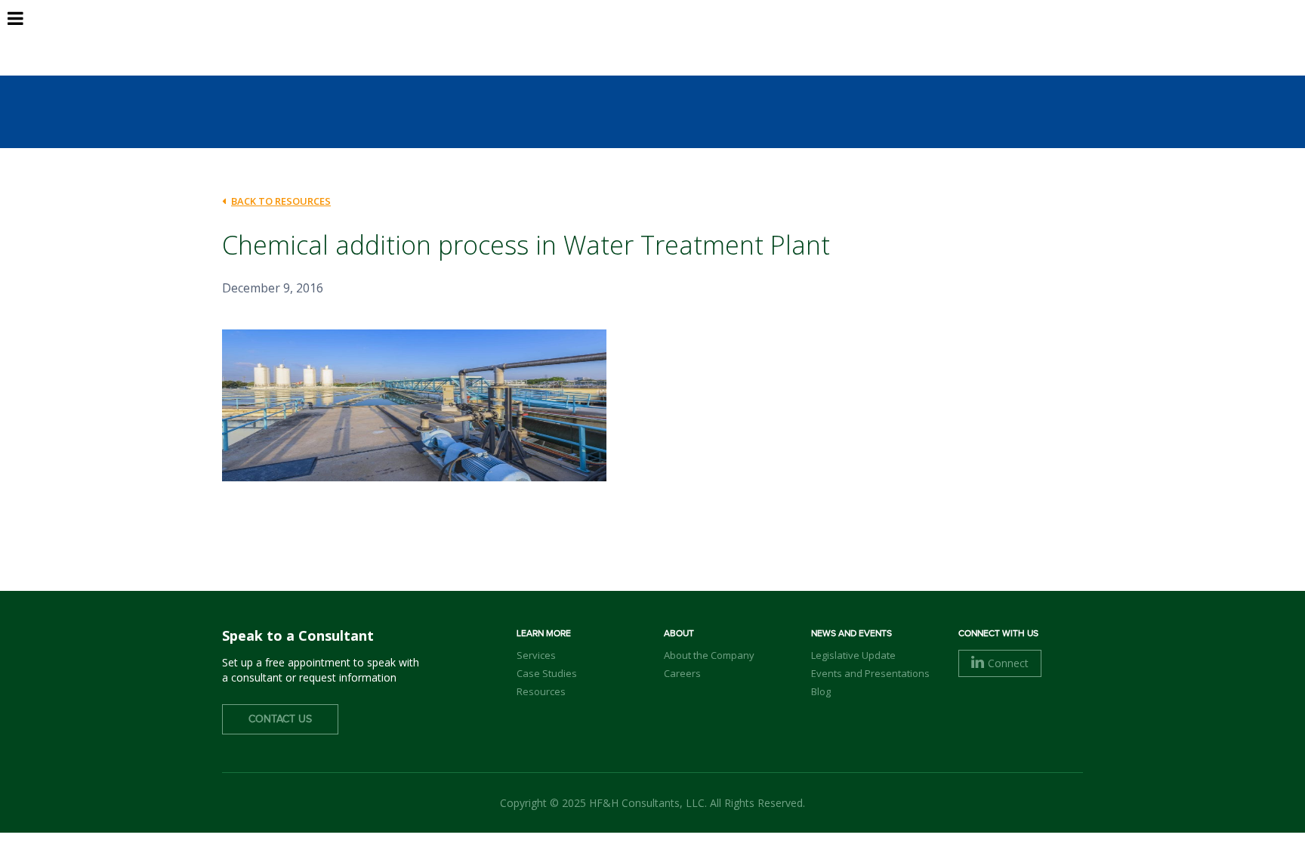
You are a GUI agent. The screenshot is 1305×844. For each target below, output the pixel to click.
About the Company (709, 655)
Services (536, 655)
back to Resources (281, 201)
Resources (541, 691)
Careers (682, 673)
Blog (821, 691)
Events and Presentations (870, 673)
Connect (1008, 663)
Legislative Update (853, 655)
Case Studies (547, 673)
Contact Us (280, 719)
